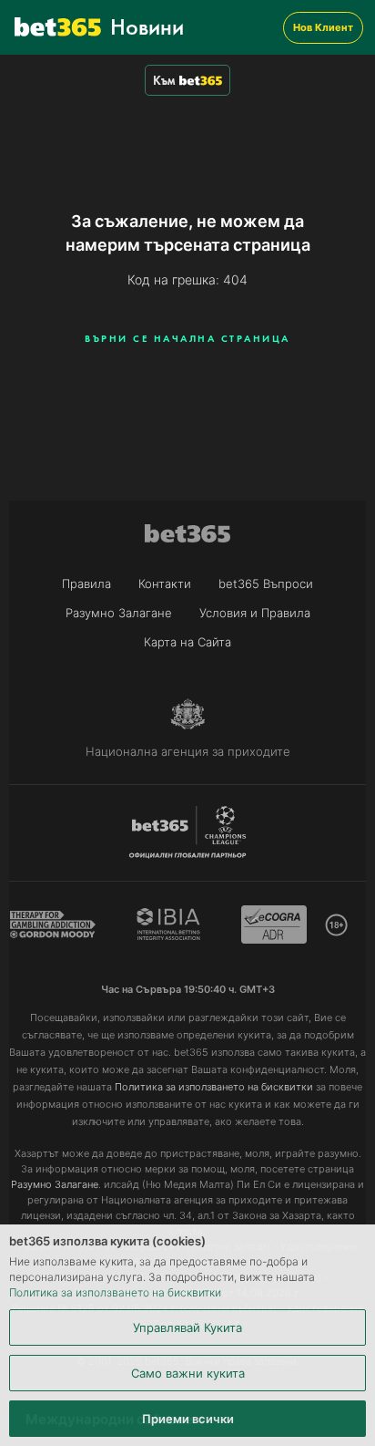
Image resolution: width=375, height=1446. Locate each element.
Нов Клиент (323, 27)
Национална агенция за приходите (188, 751)
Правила (86, 583)
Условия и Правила (254, 612)
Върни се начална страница (187, 338)
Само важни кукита (188, 1373)
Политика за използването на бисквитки (115, 1292)
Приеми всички (188, 1418)
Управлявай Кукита (187, 1327)
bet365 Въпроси (265, 583)
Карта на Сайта (187, 642)
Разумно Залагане (119, 612)
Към (164, 80)
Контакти (164, 583)
